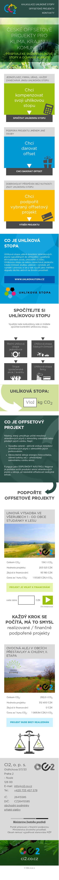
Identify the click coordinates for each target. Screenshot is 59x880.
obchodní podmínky (16, 805)
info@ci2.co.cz (23, 786)
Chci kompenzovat (47, 606)
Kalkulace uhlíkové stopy (37, 4)
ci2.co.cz (29, 859)
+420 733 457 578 (25, 790)
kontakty (48, 13)
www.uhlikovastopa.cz (29, 279)
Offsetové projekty (41, 9)
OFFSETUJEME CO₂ (10, 6)
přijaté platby (12, 810)
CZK (38, 600)
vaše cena (11, 600)
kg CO (45, 402)
